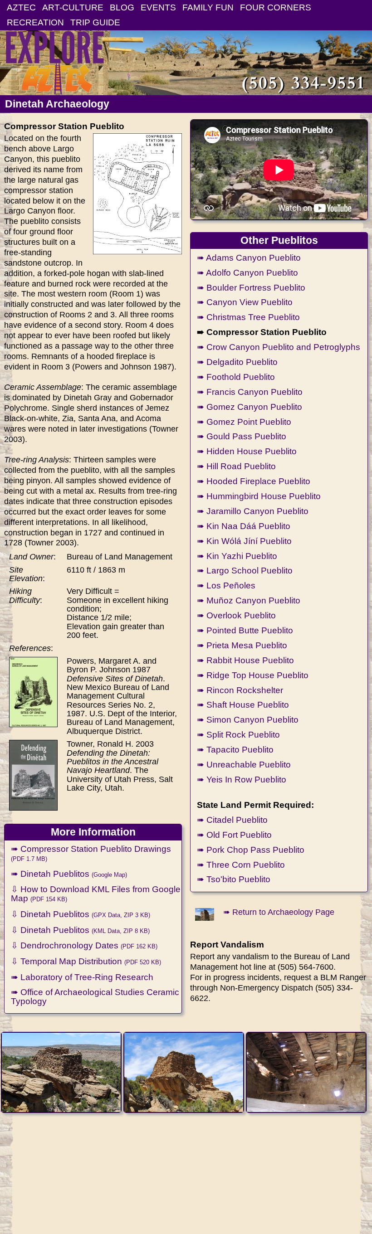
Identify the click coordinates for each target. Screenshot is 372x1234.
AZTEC (21, 7)
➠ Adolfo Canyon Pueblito (247, 272)
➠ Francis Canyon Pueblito (250, 392)
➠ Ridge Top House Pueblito (252, 675)
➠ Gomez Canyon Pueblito (249, 407)
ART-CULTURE (72, 7)
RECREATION (35, 22)
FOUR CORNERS (275, 7)
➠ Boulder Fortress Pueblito (251, 287)
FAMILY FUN (208, 7)
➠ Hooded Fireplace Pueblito (253, 481)
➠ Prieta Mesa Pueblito (242, 645)
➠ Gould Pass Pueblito (241, 436)
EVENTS (158, 7)
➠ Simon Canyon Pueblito (248, 719)
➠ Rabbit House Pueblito (245, 660)
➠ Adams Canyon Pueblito (249, 257)
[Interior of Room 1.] (306, 1072)
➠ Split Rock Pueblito (238, 734)
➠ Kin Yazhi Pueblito (237, 556)
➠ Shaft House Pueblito (243, 704)
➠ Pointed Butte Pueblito (245, 630)
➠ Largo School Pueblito (245, 570)
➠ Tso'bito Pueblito (233, 879)
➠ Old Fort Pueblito (234, 835)
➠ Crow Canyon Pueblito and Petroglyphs (278, 347)
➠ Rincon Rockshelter (240, 690)
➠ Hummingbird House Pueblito (259, 496)
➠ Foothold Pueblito (236, 377)
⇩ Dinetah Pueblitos (80, 914)
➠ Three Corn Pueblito (241, 865)
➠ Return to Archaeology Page (278, 912)
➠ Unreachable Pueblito (244, 764)
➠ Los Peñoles (226, 585)
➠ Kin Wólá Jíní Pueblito (244, 541)
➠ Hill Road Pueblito (236, 466)
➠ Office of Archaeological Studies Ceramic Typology (95, 996)
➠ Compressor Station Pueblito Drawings (91, 853)
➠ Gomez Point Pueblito (244, 422)
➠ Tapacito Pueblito (235, 749)
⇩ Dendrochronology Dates (84, 945)
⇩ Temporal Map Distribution (86, 961)
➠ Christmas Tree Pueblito (248, 317)
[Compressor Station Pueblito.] (61, 1072)
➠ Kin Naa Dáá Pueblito (243, 526)
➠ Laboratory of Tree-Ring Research (82, 977)
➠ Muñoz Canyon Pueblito (248, 600)
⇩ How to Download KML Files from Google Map (96, 893)
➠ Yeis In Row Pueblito (241, 779)
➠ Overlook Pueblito (236, 615)
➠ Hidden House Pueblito (247, 451)
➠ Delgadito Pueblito (237, 362)
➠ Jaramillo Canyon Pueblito (252, 511)
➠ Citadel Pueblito (232, 820)
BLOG (122, 7)
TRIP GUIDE (95, 22)
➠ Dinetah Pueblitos (69, 874)
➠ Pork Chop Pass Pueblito (250, 850)
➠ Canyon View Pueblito (245, 302)
